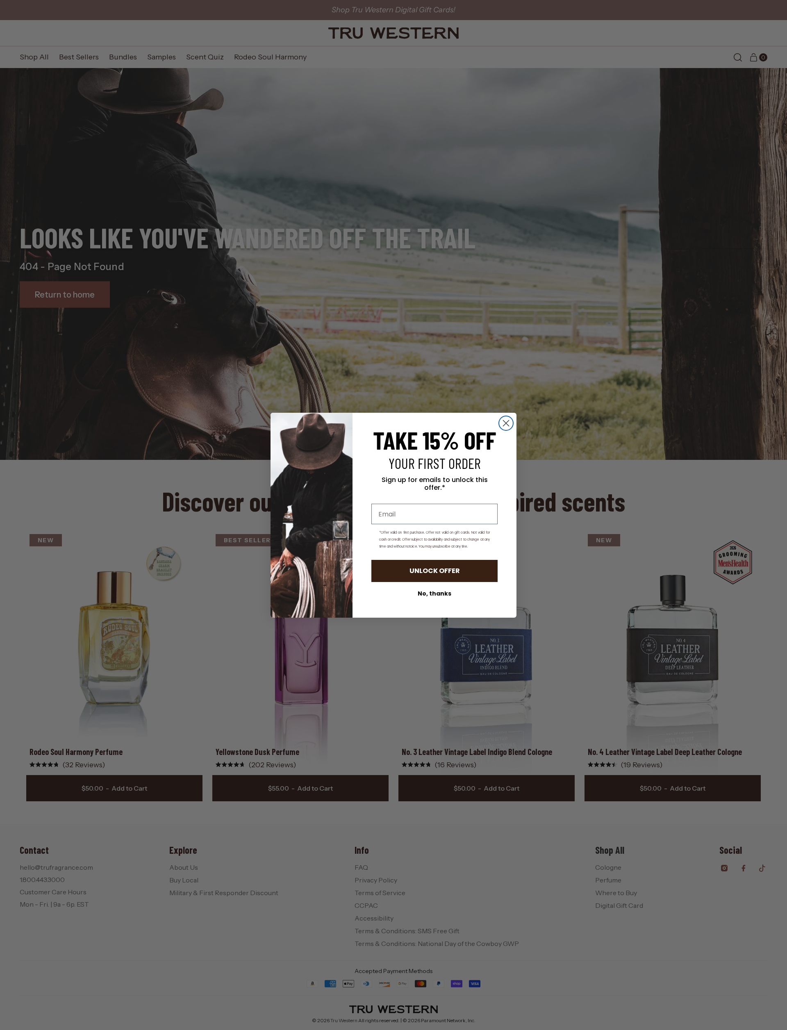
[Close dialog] (506, 423)
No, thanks (434, 593)
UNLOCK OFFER (434, 570)
